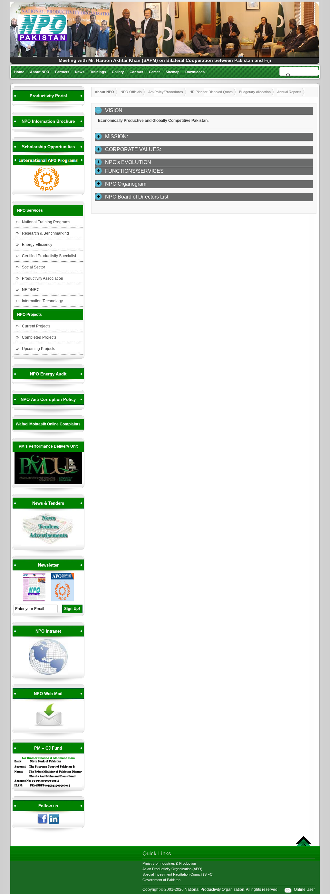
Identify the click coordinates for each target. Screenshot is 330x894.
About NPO (39, 72)
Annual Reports (289, 92)
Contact (136, 72)
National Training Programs (46, 222)
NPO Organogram (125, 184)
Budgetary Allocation (255, 92)
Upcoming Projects (38, 348)
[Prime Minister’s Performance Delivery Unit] (48, 483)
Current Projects (36, 326)
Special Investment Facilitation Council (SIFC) (178, 874)
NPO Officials (131, 92)
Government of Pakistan (161, 880)
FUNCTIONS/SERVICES (134, 171)
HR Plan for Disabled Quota (211, 92)
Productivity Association (42, 278)
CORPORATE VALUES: (133, 149)
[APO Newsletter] (62, 600)
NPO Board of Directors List (136, 196)
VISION (113, 110)
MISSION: (116, 136)
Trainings (98, 72)
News (79, 72)
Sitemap (173, 72)
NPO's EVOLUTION (128, 162)
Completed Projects (39, 337)
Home (19, 72)
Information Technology (42, 301)
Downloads (195, 72)
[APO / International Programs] (48, 190)
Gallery (118, 72)
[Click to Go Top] (304, 845)
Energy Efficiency (37, 244)
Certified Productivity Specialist (49, 256)
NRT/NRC (31, 289)
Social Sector (33, 267)
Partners (62, 72)
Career (154, 72)
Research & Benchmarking (45, 233)
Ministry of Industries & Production (169, 863)
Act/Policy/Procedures (165, 92)
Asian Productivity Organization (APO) (172, 869)
